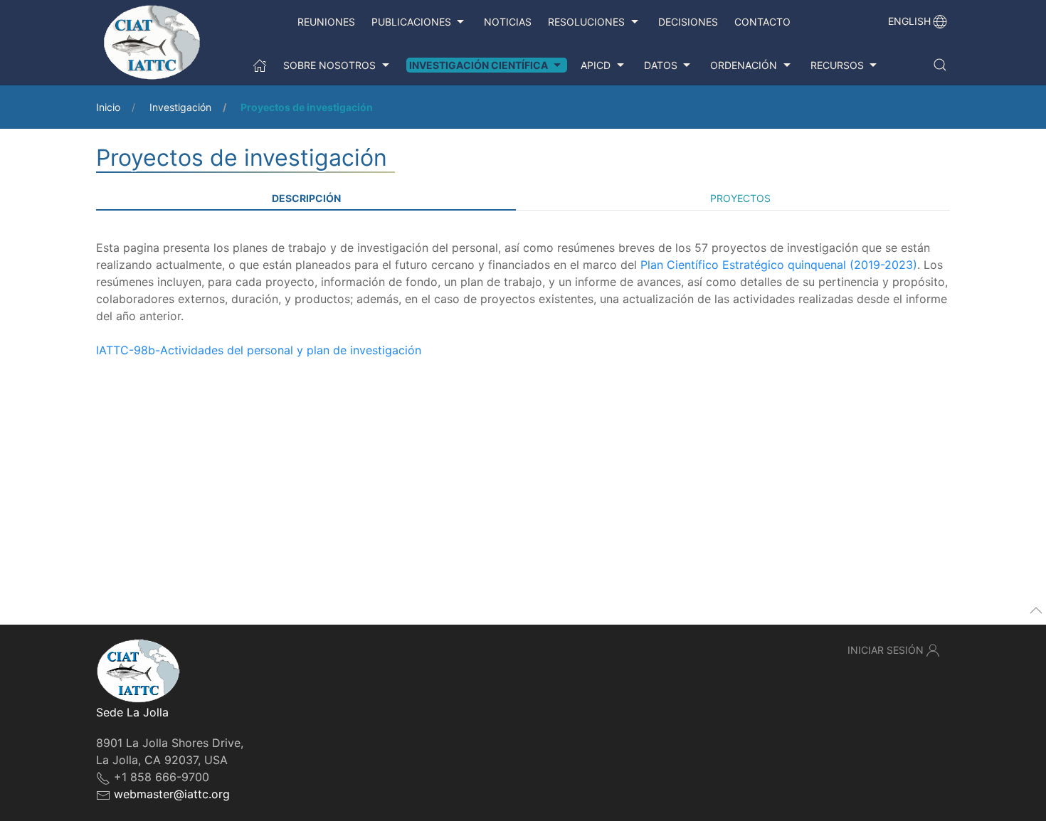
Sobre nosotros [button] (329, 65)
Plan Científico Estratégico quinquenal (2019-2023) (778, 265)
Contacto (762, 22)
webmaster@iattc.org (172, 794)
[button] (940, 65)
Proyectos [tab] (740, 198)
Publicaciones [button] (411, 22)
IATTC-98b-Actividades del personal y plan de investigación (258, 350)
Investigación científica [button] (478, 65)
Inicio (108, 107)
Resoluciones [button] (586, 22)
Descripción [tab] (306, 198)
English (909, 21)
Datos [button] (660, 65)
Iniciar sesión (885, 650)
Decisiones (688, 22)
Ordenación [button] (743, 65)
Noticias (508, 22)
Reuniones (326, 22)
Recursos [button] (837, 65)
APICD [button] (596, 65)
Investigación (180, 107)
